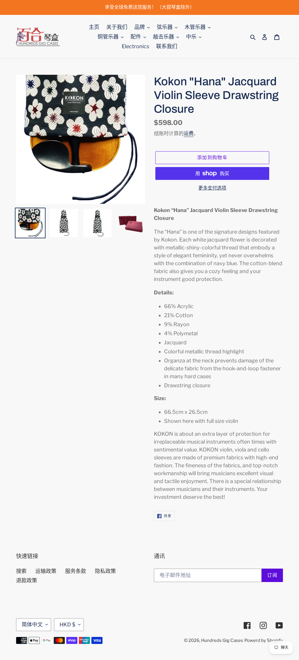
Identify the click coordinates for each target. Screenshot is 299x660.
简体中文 (32, 624)
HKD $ (67, 624)
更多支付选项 (212, 188)
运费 (189, 133)
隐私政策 (105, 571)
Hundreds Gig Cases (222, 640)
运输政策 (45, 571)
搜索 (21, 571)
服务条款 (75, 571)
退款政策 (26, 580)
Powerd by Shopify (263, 640)
